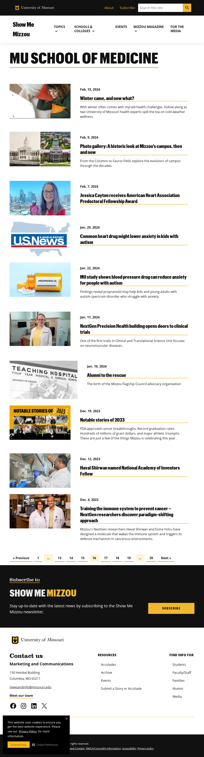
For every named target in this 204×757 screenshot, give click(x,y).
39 (151, 558)
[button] (45, 744)
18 (117, 558)
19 (129, 558)
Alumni (178, 688)
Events (121, 27)
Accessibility (129, 748)
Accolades (108, 664)
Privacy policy (145, 748)
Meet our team (21, 695)
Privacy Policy (28, 731)
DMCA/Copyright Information (103, 748)
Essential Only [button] (18, 744)
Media (177, 696)
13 (59, 558)
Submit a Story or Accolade (121, 688)
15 (82, 558)
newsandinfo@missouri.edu (30, 687)
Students (179, 664)
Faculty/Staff (182, 672)
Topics (59, 29)
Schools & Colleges (85, 29)
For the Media (177, 29)
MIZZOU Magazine (148, 29)
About (109, 8)
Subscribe (127, 8)
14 (71, 558)
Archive (106, 672)
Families (179, 680)
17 (106, 558)
